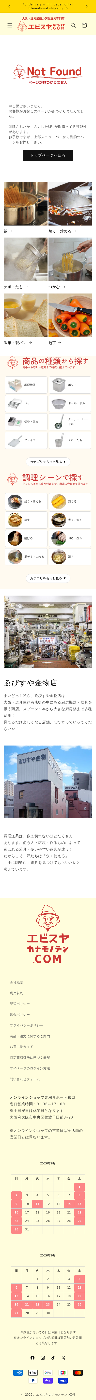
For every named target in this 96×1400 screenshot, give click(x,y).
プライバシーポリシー (26, 1025)
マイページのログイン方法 (30, 1068)
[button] (9, 25)
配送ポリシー (20, 1004)
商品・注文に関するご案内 (30, 1036)
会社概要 (16, 982)
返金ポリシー (20, 1014)
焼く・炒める (60, 231)
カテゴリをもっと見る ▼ (48, 462)
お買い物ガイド (21, 1047)
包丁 (52, 342)
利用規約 (16, 993)
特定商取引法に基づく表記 (30, 1057)
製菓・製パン (15, 342)
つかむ (54, 286)
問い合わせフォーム (25, 1079)
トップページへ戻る (48, 155)
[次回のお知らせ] (86, 6)
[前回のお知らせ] (9, 6)
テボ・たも (13, 286)
